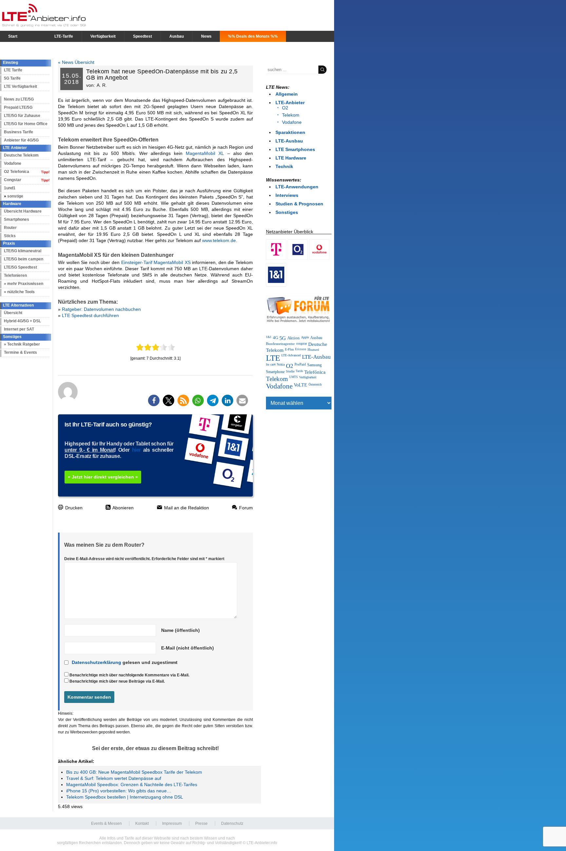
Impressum (172, 823)
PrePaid (300, 364)
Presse (201, 823)
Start (12, 36)
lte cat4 (270, 364)
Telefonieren (15, 275)
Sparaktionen (290, 132)
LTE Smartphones (295, 149)
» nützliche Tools (19, 292)
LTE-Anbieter (290, 102)
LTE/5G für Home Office (25, 124)
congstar (301, 343)
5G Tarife (12, 78)
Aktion (293, 337)
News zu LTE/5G (19, 99)
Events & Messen (106, 823)
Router (10, 227)
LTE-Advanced (291, 355)
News (206, 36)
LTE (273, 357)
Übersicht (13, 313)
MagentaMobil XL (205, 153)
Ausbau (176, 36)
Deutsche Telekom (21, 155)
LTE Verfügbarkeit (20, 86)
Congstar (12, 180)
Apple (305, 337)
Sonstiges (286, 212)
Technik (284, 166)
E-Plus (289, 349)
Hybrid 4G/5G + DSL (22, 321)
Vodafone (12, 163)
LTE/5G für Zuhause (22, 115)
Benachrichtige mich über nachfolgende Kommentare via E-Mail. (129, 675)
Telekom (290, 115)
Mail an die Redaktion (186, 507)
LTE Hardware (290, 158)
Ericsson (300, 349)
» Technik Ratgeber (22, 344)
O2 (285, 107)
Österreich (315, 384)
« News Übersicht (76, 62)
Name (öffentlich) (180, 630)
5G (282, 338)
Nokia (281, 364)
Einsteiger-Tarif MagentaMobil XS (156, 262)
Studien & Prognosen (299, 203)
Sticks (10, 236)
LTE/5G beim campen (23, 259)
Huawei (313, 349)
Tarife (299, 371)
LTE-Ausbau (289, 140)
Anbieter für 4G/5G (21, 140)
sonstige (15, 196)
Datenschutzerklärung (96, 662)
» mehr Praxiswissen (23, 283)
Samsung (314, 365)
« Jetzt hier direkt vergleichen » (103, 477)
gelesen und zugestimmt (125, 662)
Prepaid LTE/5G (18, 107)
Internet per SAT (19, 329)
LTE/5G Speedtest (20, 267)
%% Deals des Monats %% (253, 36)
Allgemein (286, 94)
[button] (154, 400)
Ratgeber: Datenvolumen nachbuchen (101, 309)
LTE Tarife (13, 70)
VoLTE (300, 385)
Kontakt (142, 823)
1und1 (9, 188)
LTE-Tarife (63, 36)
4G (275, 337)
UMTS (293, 377)
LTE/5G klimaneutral (22, 251)
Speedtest (142, 36)
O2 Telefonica (16, 171)
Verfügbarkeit (103, 36)
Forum (245, 507)
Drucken (73, 507)
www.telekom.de (219, 240)
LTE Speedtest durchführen (90, 315)
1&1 (269, 337)
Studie (290, 371)
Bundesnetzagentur (280, 344)
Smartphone (275, 371)
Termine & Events (20, 352)
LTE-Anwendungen (296, 186)
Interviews (286, 195)
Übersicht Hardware (23, 211)
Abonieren (122, 507)
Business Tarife (18, 132)
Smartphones (16, 219)
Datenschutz (232, 823)
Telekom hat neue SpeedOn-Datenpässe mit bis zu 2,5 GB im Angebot (161, 74)
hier (136, 450)
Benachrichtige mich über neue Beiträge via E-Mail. (117, 681)
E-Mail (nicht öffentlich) (187, 648)
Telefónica (315, 372)
